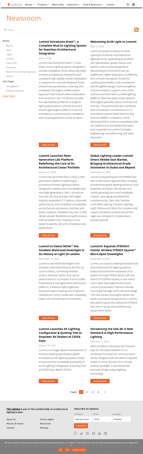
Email (96, 414)
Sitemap (44, 427)
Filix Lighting (13, 409)
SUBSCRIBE (81, 425)
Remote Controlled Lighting (20, 71)
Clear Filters (9, 96)
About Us (11, 419)
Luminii (10, 58)
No (67, 450)
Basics (9, 45)
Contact (110, 4)
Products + (43, 4)
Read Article (48, 144)
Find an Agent (47, 419)
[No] (139, 446)
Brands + (29, 4)
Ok (60, 450)
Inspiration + (73, 4)
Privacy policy (79, 450)
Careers (11, 427)
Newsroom (45, 423)
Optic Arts (11, 63)
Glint (8, 50)
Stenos (9, 76)
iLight (9, 54)
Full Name (78, 414)
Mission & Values (15, 423)
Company (116, 414)
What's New (58, 4)
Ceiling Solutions (15, 90)
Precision (11, 67)
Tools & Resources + (93, 4)
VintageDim (12, 86)
